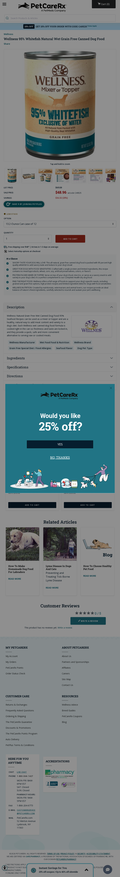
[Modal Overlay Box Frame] (60, 438)
